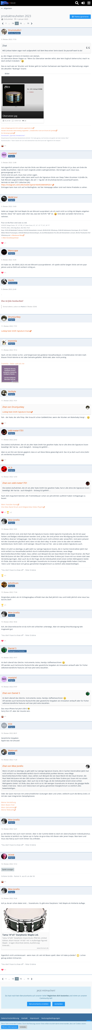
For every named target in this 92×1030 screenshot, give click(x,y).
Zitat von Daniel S (11, 693)
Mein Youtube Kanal (9, 504)
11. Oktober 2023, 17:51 (9, 326)
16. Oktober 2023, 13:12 (9, 864)
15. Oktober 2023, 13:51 (9, 529)
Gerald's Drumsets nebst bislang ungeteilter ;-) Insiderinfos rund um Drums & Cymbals (28, 130)
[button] (88, 3)
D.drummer (8, 19)
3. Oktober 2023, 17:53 (8, 39)
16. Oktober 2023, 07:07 (9, 687)
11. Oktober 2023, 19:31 (9, 401)
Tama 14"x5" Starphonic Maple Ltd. (20, 934)
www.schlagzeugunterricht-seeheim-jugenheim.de (17, 128)
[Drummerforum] (8, 3)
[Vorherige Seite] (2, 23)
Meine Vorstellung (8, 802)
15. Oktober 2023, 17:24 (9, 592)
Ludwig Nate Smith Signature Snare (15, 331)
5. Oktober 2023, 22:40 (8, 289)
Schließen (23, 1027)
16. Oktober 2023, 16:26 (9, 898)
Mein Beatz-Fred (7, 805)
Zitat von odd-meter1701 (14, 482)
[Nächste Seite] (31, 23)
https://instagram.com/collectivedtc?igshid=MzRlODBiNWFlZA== (26, 185)
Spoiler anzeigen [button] (7, 869)
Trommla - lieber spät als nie (12, 363)
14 (13, 23)
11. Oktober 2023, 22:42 (9, 440)
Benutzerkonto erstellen (39, 1004)
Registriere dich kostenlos (58, 996)
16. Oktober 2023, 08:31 (9, 733)
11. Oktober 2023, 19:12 (9, 350)
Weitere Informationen (9, 1027)
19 (28, 23)
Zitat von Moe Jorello (12, 765)
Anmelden (59, 1004)
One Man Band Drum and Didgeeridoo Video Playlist (22, 507)
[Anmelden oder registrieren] (82, 3)
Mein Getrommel (8, 807)
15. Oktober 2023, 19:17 (9, 658)
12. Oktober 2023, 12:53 (9, 477)
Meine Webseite (7, 810)
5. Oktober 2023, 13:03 (8, 206)
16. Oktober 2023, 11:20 (9, 760)
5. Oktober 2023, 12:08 (8, 163)
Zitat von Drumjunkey (13, 406)
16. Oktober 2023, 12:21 (9, 829)
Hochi (23, 307)
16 (21, 23)
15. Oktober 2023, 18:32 (9, 622)
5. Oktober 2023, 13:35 (8, 260)
